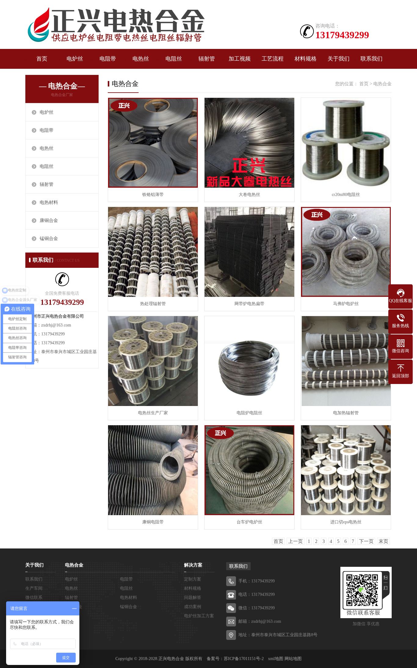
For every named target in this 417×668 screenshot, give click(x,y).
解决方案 (193, 565)
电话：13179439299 (256, 594)
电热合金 (382, 83)
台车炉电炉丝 (249, 522)
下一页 (366, 541)
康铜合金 (49, 220)
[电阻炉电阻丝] (249, 361)
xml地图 (275, 658)
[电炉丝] (115, 25)
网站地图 (293, 658)
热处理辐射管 (153, 303)
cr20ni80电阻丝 (346, 194)
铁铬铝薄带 (153, 194)
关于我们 (339, 59)
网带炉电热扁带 (249, 303)
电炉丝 (75, 59)
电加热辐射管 (346, 413)
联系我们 (372, 59)
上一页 (295, 541)
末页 (383, 541)
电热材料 (49, 202)
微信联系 (33, 597)
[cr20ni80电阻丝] (346, 143)
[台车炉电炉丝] (249, 470)
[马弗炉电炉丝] (346, 252)
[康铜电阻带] (153, 470)
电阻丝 (173, 59)
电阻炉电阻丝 (249, 413)
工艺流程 (273, 59)
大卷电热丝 (249, 194)
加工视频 (240, 59)
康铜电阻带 (153, 522)
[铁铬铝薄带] (153, 143)
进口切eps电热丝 (345, 522)
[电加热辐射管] (346, 361)
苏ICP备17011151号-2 (244, 658)
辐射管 (206, 59)
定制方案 (192, 579)
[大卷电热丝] (249, 143)
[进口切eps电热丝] (346, 470)
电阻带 (108, 59)
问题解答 (192, 597)
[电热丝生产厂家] (153, 361)
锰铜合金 (49, 238)
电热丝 (140, 59)
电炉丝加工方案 (199, 616)
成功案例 (192, 606)
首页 (41, 59)
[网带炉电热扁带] (249, 252)
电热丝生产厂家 (153, 413)
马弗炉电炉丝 (346, 303)
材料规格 (306, 59)
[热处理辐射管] (153, 252)
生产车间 (33, 588)
